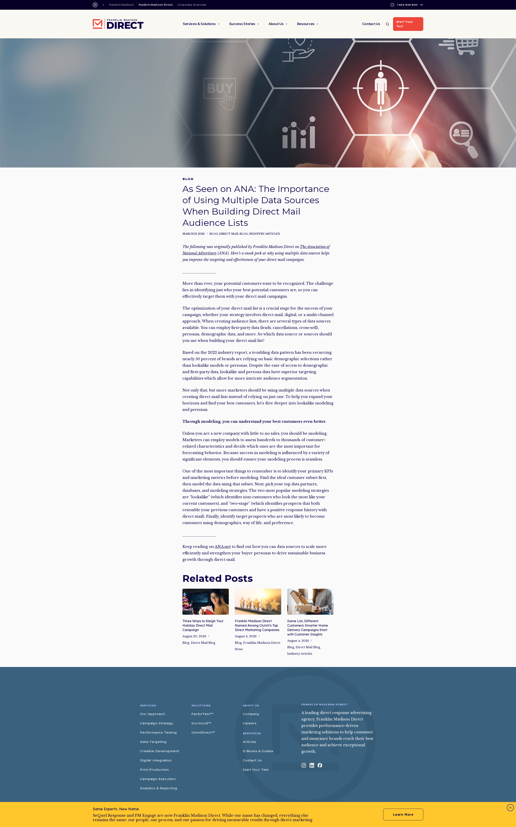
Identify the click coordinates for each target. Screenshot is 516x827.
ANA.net (223, 546)
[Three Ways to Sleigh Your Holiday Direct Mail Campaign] (205, 602)
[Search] (387, 24)
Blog (213, 233)
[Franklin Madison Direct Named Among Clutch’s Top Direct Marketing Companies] (258, 602)
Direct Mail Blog (233, 233)
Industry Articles (264, 233)
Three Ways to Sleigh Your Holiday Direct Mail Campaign (203, 625)
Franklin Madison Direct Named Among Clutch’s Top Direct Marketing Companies (257, 625)
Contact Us (371, 24)
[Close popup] (510, 807)
